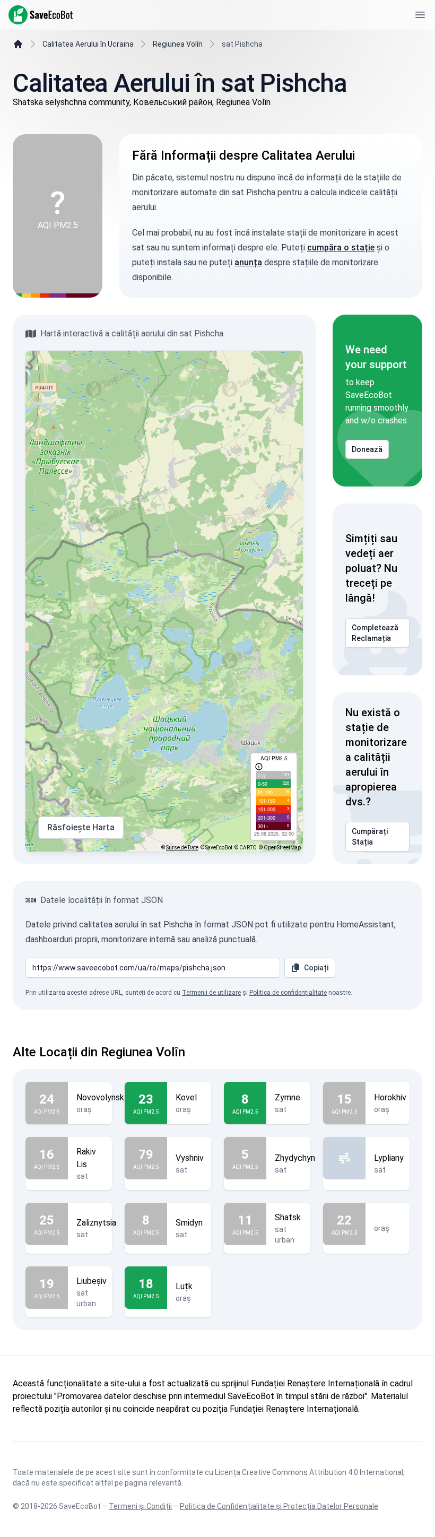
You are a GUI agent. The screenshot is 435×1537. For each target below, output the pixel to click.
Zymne (287, 1097)
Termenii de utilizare (211, 992)
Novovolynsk (100, 1097)
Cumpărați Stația (370, 836)
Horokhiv (390, 1097)
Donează (367, 449)
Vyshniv (190, 1158)
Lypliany (389, 1158)
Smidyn (189, 1223)
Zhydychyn (295, 1158)
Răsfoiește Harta (81, 827)
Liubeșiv (91, 1281)
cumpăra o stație (341, 247)
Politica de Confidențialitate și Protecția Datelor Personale (279, 1506)
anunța (248, 262)
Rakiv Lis (86, 1158)
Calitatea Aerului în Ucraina (88, 44)
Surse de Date (182, 847)
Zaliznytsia (96, 1223)
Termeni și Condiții (140, 1506)
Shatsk (288, 1217)
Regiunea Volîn (178, 44)
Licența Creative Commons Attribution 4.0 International (309, 1472)
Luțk (184, 1286)
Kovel (186, 1097)
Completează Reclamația (375, 632)
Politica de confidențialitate (288, 992)
